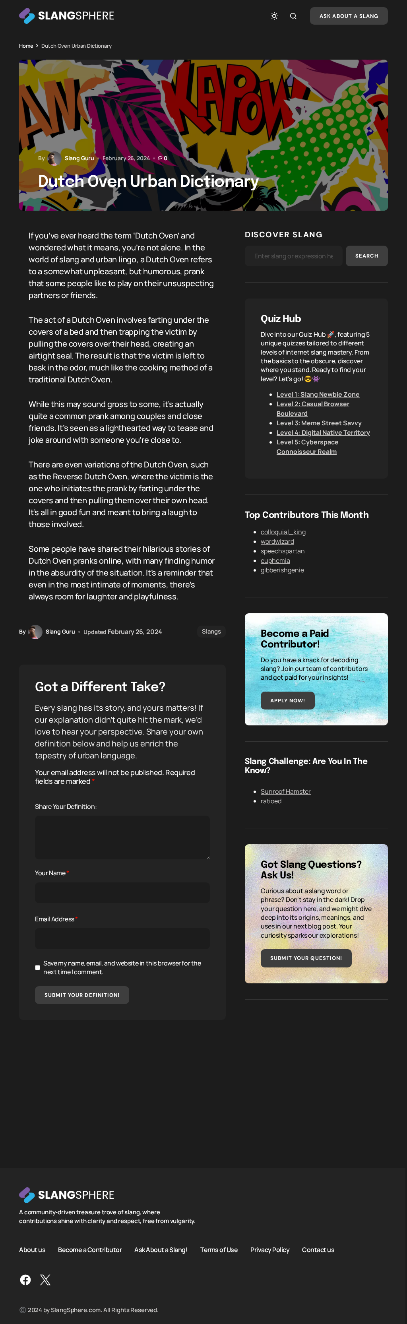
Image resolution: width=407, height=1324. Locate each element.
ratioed (271, 801)
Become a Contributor (90, 1249)
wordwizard (277, 541)
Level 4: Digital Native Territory (323, 432)
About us (32, 1249)
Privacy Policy (269, 1249)
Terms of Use (219, 1249)
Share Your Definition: (66, 806)
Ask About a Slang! (161, 1249)
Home (26, 45)
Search (366, 255)
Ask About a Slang (349, 16)
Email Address (56, 919)
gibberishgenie (282, 570)
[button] (274, 16)
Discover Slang (284, 234)
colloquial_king (283, 531)
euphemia (275, 560)
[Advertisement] (316, 1071)
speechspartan (283, 551)
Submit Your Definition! (82, 995)
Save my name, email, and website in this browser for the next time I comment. (122, 967)
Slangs (211, 631)
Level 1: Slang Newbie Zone (318, 394)
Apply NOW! (287, 700)
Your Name (52, 872)
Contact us (318, 1249)
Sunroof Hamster (286, 791)
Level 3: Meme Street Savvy (319, 423)
